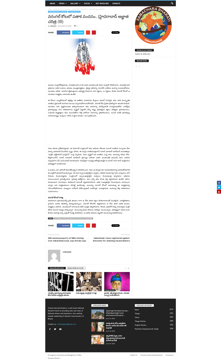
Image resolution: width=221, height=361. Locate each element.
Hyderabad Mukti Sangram (58, 12)
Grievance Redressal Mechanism (151, 355)
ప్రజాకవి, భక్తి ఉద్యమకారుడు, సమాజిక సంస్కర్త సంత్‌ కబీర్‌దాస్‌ (116, 294)
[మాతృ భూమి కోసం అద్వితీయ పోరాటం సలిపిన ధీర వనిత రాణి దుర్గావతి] (97, 327)
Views (61, 3)
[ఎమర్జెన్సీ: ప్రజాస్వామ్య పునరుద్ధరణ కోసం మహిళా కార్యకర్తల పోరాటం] (61, 281)
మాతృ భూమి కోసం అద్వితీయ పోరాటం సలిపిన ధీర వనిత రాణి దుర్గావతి (116, 325)
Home (49, 9)
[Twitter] (55, 329)
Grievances (169, 355)
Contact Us (133, 355)
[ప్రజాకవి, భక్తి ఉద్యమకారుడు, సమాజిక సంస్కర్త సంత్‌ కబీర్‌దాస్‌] (117, 281)
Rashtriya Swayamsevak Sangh (146, 329)
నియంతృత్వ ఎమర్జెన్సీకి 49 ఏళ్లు (86, 293)
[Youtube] (60, 329)
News (52, 3)
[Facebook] (50, 329)
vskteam (53, 26)
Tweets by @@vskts (142, 54)
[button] (172, 3)
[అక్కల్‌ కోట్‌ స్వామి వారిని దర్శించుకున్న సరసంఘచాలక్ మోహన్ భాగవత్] (97, 339)
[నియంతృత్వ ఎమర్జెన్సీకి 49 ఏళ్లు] (89, 281)
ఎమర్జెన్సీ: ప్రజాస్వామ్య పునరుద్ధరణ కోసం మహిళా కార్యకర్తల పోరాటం (59, 294)
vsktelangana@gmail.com (66, 324)
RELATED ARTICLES (57, 268)
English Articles (140, 325)
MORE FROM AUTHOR (76, 268)
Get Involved (102, 3)
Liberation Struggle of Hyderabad (80, 218)
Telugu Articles (74, 12)
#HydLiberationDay (60, 218)
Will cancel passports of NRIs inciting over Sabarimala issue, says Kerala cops (67, 239)
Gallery (74, 3)
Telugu (137, 314)
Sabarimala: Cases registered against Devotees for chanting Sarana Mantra (111, 239)
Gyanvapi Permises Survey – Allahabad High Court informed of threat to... (117, 313)
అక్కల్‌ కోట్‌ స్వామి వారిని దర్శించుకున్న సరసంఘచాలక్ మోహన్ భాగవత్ (115, 338)
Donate (116, 3)
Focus (87, 3)
